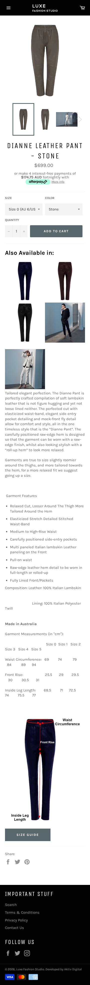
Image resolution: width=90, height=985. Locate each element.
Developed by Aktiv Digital (64, 969)
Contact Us (14, 927)
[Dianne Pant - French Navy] (25, 300)
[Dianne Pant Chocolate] (65, 300)
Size (8, 198)
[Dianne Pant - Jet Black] (25, 341)
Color (49, 198)
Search (11, 904)
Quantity (12, 220)
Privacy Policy (16, 920)
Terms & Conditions (22, 912)
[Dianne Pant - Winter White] (25, 388)
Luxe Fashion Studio (30, 969)
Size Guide (27, 835)
